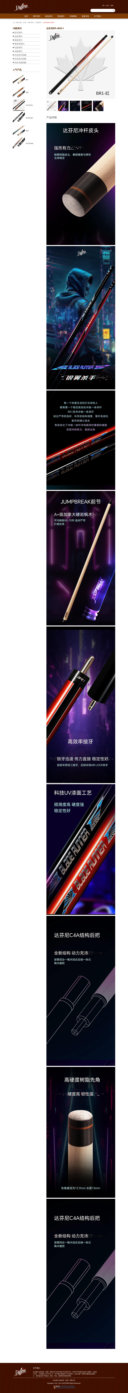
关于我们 (97, 16)
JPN (112, 5)
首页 (26, 16)
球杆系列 (36, 16)
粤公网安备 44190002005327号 (65, 1388)
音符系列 (18, 32)
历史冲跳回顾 (20, 62)
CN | (104, 5)
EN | (108, 5)
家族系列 (18, 40)
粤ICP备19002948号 (68, 1386)
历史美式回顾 (20, 54)
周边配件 (61, 16)
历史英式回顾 (20, 58)
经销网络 (73, 16)
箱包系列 (48, 16)
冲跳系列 (18, 51)
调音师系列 (19, 43)
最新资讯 (85, 16)
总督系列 (18, 36)
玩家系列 (18, 47)
